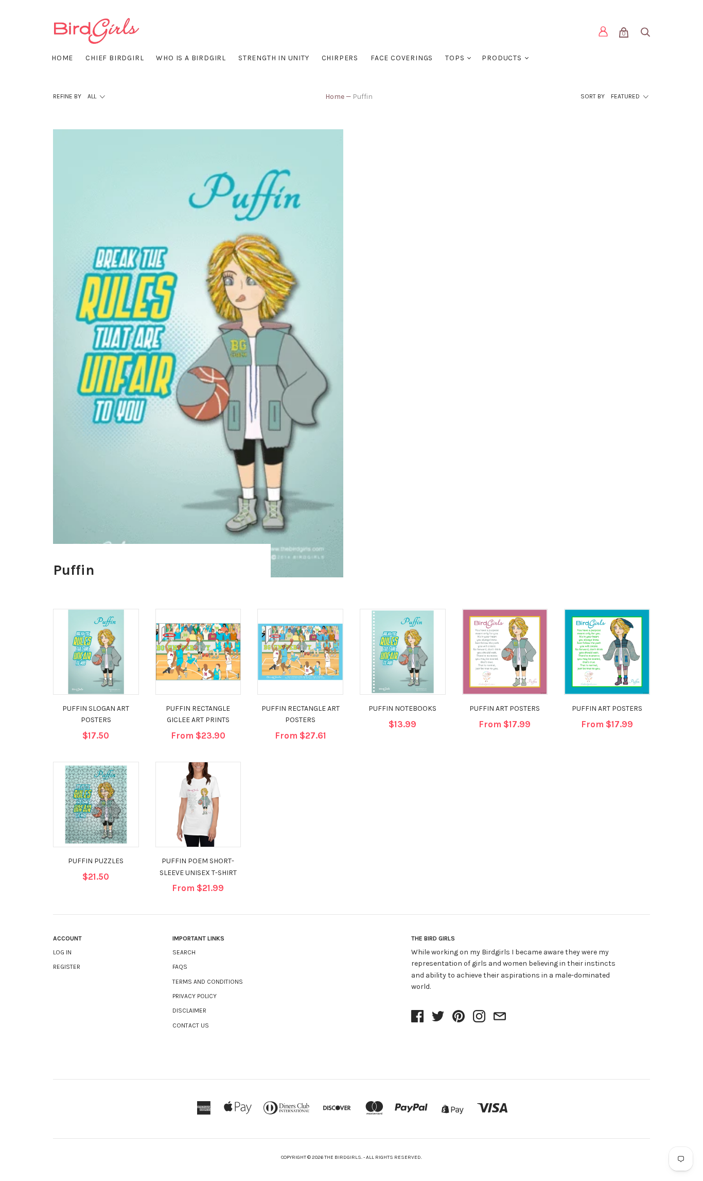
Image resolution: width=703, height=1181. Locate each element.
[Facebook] (417, 1017)
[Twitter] (438, 1017)
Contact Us (190, 1025)
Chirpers (340, 58)
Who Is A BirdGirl (191, 58)
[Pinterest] (458, 1017)
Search (184, 952)
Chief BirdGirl (114, 58)
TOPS (454, 58)
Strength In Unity (273, 58)
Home (62, 58)
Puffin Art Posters (504, 708)
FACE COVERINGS (402, 58)
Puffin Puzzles (96, 861)
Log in (62, 952)
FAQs (179, 966)
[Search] (645, 34)
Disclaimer (189, 1010)
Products (501, 58)
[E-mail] (500, 1017)
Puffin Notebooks (402, 708)
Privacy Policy (194, 996)
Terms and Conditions (207, 981)
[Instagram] (479, 1017)
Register (66, 966)
